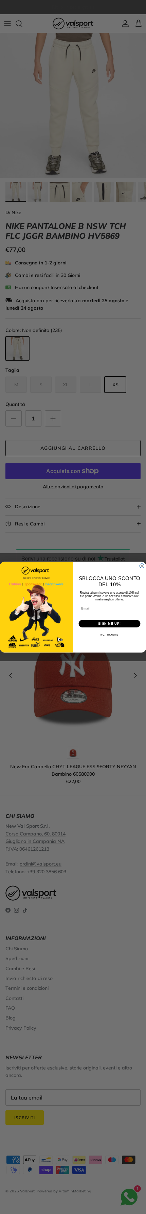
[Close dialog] (142, 566)
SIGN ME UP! (109, 623)
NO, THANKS (109, 635)
